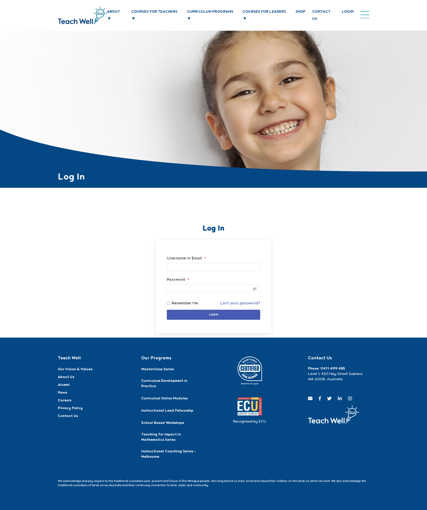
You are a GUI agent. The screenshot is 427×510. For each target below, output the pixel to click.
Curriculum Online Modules (164, 398)
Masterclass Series (157, 369)
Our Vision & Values (75, 369)
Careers (64, 400)
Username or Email (186, 258)
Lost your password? (240, 303)
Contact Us (68, 416)
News (62, 393)
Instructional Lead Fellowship (167, 411)
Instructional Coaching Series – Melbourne (168, 454)
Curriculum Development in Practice (164, 384)
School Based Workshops (162, 423)
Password (178, 279)
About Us (66, 377)
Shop (300, 12)
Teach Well (69, 358)
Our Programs (156, 358)
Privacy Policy (70, 408)
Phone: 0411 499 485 (326, 368)
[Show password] (254, 288)
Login (348, 12)
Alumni (64, 385)
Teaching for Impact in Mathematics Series (161, 437)
